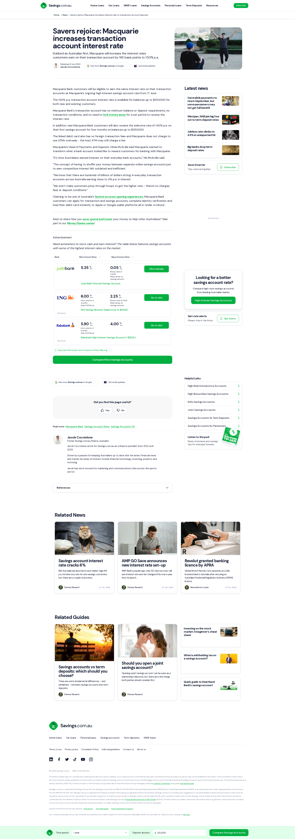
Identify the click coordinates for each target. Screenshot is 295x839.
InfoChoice (88, 808)
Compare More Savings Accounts (112, 359)
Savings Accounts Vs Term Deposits (208, 418)
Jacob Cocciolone (79, 437)
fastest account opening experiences (119, 197)
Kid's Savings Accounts (201, 402)
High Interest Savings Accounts (213, 300)
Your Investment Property (122, 808)
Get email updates (146, 66)
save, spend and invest (97, 219)
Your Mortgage (102, 808)
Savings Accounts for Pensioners (207, 425)
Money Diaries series (80, 223)
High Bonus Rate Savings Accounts (208, 394)
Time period (62, 832)
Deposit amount (141, 832)
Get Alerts (230, 318)
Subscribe (241, 5)
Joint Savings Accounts (201, 410)
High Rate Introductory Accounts (207, 386)
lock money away (114, 115)
